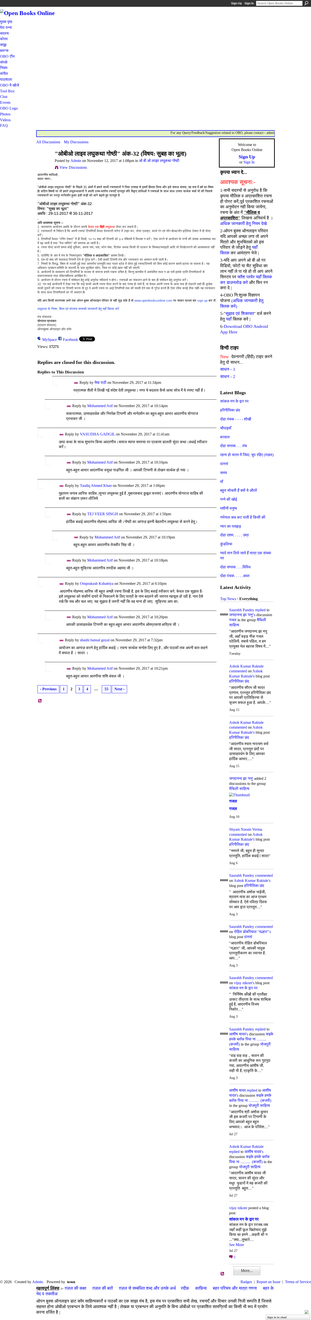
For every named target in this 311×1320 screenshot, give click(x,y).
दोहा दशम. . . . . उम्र (234, 535)
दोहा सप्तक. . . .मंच (233, 446)
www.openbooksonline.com (153, 300)
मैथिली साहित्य (239, 789)
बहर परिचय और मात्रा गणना (235, 1288)
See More (236, 1245)
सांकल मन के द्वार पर (234, 401)
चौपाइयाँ (225, 428)
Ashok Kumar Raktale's (252, 880)
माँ (221, 482)
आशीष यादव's (238, 1034)
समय (223, 473)
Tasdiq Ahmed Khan (96, 485)
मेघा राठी (100, 382)
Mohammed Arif (100, 406)
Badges (246, 1282)
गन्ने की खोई (228, 499)
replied (260, 610)
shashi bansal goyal (95, 640)
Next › (119, 689)
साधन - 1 (227, 369)
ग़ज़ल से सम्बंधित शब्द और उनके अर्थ (147, 1288)
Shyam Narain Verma (245, 829)
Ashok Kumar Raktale (246, 666)
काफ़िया (201, 1288)
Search (306, 3)
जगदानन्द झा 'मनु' (241, 778)
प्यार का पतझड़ (230, 526)
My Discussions (76, 142)
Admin (75, 161)
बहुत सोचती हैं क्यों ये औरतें (238, 490)
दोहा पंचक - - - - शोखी (235, 419)
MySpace (49, 340)
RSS (40, 701)
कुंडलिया (226, 544)
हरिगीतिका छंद (230, 410)
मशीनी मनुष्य (228, 508)
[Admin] (44, 163)
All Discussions (48, 142)
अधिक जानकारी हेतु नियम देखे (243, 223)
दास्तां (224, 464)
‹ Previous (48, 689)
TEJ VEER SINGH (102, 514)
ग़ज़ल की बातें (102, 1288)
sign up (202, 300)
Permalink (76, 383)
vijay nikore (238, 1208)
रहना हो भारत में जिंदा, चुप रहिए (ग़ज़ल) (247, 455)
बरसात (225, 437)
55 (106, 689)
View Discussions (73, 167)
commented (238, 671)
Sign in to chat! (277, 1317)
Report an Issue (268, 1282)
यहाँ (229, 319)
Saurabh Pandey (241, 610)
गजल (232, 620)
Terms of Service (298, 1282)
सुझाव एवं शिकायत (239, 313)
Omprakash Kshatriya (96, 583)
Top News (228, 599)
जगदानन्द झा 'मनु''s (242, 615)
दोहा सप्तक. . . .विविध (235, 567)
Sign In (249, 3)
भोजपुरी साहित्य (259, 1105)
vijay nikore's (244, 983)
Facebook (70, 340)
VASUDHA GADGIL (97, 434)
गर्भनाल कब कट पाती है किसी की (242, 517)
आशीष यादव (237, 1090)
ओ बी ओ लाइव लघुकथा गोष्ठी (159, 161)
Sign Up (236, 3)
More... (247, 1271)
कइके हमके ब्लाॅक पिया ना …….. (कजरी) (251, 1039)
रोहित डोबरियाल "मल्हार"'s (252, 932)
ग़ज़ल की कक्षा (75, 1288)
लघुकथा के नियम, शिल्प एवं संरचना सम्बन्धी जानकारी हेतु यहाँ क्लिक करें (78, 309)
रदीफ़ (185, 1288)
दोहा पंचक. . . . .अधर (235, 576)
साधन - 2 (227, 376)
